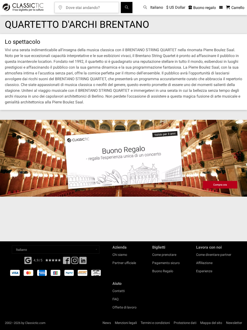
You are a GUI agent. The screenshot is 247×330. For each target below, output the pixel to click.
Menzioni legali (126, 323)
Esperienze (204, 271)
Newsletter (234, 323)
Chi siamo (119, 255)
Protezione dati (185, 323)
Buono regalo (204, 7)
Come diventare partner (213, 255)
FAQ (115, 299)
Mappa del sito (211, 323)
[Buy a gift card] (123, 158)
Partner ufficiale (124, 263)
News (107, 323)
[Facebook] (28, 260)
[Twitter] (74, 262)
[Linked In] (83, 262)
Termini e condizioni (155, 323)
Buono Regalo (162, 271)
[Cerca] (126, 7)
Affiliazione (204, 263)
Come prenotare (164, 255)
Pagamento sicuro (166, 263)
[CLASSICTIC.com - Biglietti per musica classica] (22, 7)
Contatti (118, 291)
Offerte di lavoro (124, 307)
